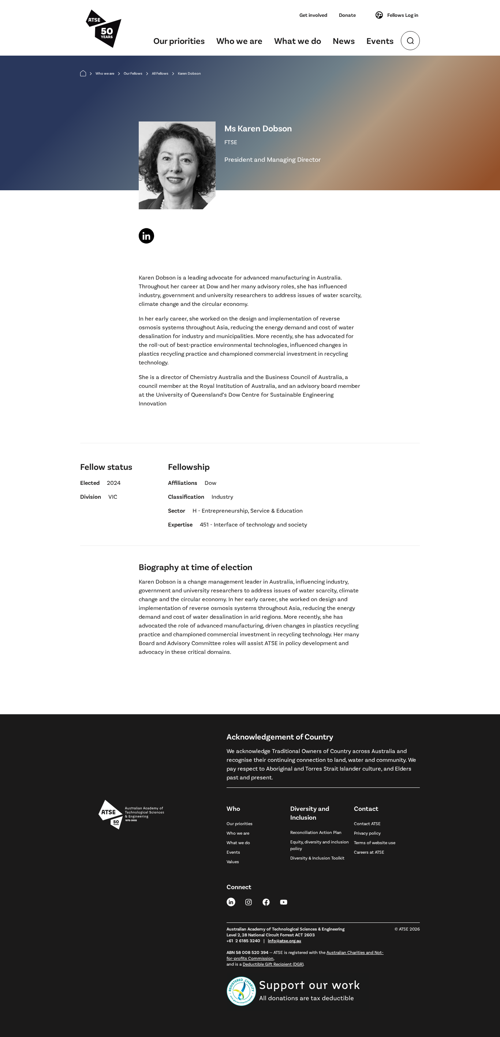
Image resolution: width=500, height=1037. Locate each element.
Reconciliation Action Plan (316, 832)
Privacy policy (367, 832)
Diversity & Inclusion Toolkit (317, 857)
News (344, 40)
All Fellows (160, 73)
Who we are (239, 40)
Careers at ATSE (369, 851)
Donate (347, 15)
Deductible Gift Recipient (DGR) (273, 963)
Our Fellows (133, 73)
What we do (297, 40)
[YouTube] (283, 901)
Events (379, 40)
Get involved (313, 15)
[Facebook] (266, 901)
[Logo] (131, 896)
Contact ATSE (367, 823)
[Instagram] (248, 901)
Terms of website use (374, 842)
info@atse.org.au (284, 940)
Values (233, 861)
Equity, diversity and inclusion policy (319, 845)
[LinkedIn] (231, 901)
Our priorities (179, 40)
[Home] (83, 73)
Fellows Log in (402, 15)
